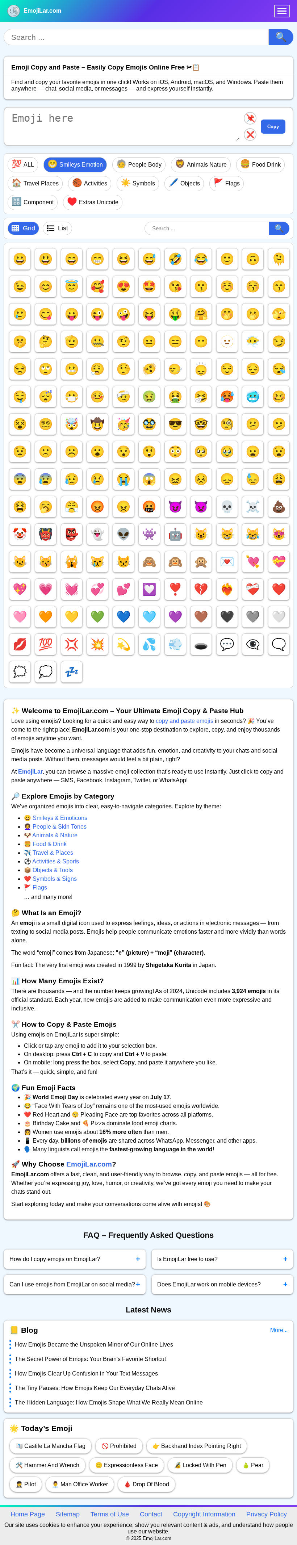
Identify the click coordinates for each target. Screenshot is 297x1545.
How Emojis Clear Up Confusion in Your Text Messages (86, 1373)
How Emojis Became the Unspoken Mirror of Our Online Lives (94, 1344)
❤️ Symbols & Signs (50, 879)
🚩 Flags (35, 887)
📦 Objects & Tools (48, 870)
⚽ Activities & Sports (51, 861)
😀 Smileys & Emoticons (55, 818)
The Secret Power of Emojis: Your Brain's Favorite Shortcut (90, 1359)
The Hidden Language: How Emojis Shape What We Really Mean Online (109, 1402)
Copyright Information (204, 1514)
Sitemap (68, 1514)
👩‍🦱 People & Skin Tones (55, 827)
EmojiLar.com (42, 11)
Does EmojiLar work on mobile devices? (222, 1284)
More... (279, 1330)
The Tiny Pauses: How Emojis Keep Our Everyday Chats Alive (95, 1388)
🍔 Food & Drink (45, 844)
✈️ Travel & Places (48, 853)
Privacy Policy (266, 1514)
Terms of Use (110, 1514)
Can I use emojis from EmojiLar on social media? (74, 1284)
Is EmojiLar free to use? (222, 1259)
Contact (151, 1514)
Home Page (28, 1514)
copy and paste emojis (184, 721)
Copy (273, 126)
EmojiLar (30, 772)
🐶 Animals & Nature (51, 835)
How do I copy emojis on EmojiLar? (74, 1259)
